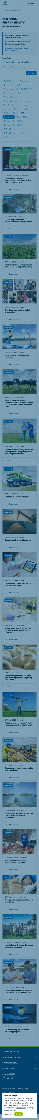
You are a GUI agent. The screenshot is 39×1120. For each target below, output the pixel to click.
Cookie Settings (10, 1110)
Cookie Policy (21, 1108)
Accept (18, 1114)
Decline (8, 1114)
